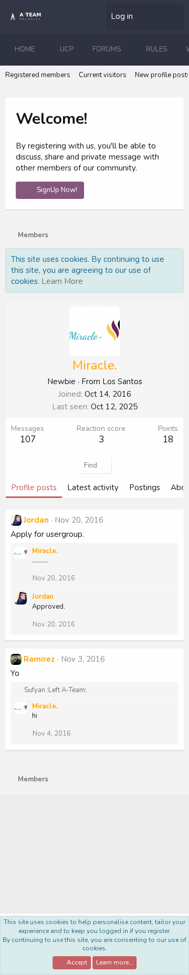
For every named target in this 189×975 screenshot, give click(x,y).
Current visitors (103, 75)
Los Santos (122, 381)
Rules (156, 49)
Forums (106, 49)
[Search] (173, 16)
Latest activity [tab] (93, 487)
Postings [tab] (144, 487)
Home (25, 49)
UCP (67, 49)
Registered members (37, 75)
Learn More (62, 281)
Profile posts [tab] (34, 487)
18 (168, 439)
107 (28, 439)
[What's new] (152, 16)
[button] (43, 49)
